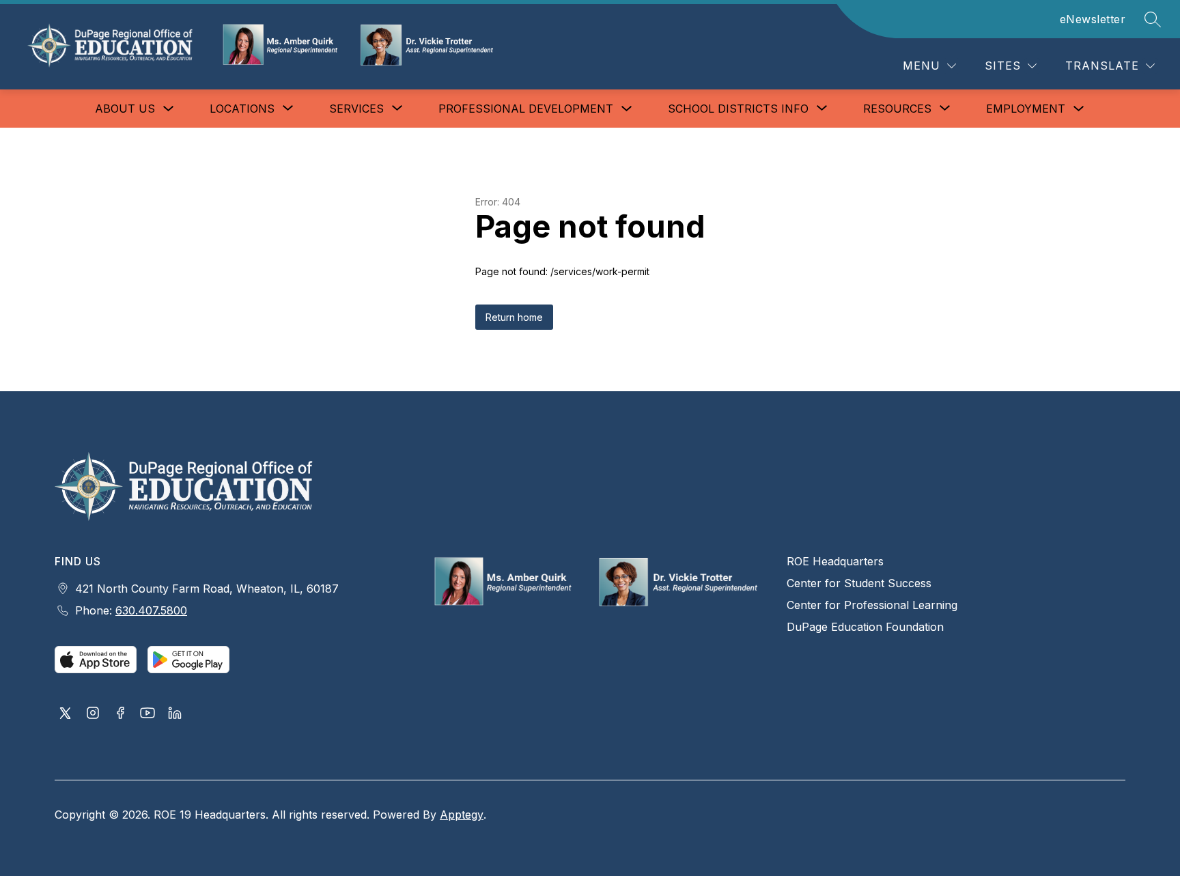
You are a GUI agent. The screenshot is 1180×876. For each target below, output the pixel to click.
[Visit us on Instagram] (93, 714)
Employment (1025, 108)
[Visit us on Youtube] (147, 714)
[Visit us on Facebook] (120, 714)
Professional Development (525, 108)
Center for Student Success (859, 583)
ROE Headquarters (835, 561)
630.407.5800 (151, 610)
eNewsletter (1093, 19)
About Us (125, 108)
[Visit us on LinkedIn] (175, 714)
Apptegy (461, 814)
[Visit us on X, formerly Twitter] (65, 714)
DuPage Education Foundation (865, 627)
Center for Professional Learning (872, 605)
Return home (514, 317)
